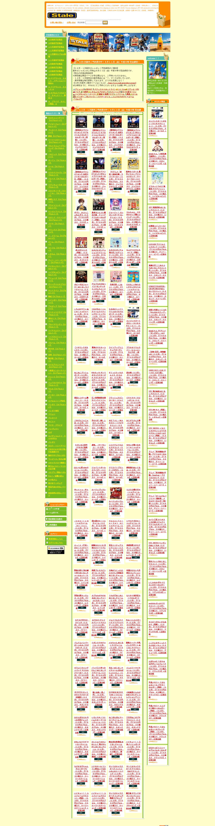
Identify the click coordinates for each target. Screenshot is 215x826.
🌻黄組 (99, 94)
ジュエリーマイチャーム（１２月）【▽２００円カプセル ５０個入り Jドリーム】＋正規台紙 (134, 781)
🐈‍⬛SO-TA (123, 92)
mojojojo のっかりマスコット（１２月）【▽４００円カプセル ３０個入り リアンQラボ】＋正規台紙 (158, 648)
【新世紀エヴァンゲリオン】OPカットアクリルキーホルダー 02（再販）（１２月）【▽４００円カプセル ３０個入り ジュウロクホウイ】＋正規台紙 (133, 140)
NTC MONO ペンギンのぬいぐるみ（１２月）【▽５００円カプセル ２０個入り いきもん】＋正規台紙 (157, 587)
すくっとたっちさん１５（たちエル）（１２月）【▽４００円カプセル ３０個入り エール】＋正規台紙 (117, 400)
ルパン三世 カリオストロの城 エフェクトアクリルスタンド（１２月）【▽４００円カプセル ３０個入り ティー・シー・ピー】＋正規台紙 (157, 566)
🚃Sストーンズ (114, 92)
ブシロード (52, 418)
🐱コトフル (120, 89)
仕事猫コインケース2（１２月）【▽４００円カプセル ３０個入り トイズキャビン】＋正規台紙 (157, 245)
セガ (50, 432)
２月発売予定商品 (55, 67)
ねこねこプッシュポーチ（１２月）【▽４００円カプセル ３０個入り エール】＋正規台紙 (82, 387)
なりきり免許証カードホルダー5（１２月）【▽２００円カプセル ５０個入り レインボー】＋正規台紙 (133, 688)
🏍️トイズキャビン (80, 94)
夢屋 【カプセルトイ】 (57, 136)
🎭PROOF (88, 89)
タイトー (51, 422)
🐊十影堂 (84, 92)
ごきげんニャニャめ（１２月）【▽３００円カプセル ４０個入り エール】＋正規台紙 (82, 445)
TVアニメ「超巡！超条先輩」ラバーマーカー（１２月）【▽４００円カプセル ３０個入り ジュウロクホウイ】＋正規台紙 (116, 180)
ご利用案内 (52, 525)
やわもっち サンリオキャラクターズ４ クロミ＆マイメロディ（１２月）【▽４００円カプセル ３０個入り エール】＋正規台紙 (99, 401)
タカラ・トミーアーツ (57, 446)
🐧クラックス (97, 89)
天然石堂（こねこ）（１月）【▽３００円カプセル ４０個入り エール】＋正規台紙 (117, 289)
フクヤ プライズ (55, 425)
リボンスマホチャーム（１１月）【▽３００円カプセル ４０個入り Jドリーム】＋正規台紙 (99, 744)
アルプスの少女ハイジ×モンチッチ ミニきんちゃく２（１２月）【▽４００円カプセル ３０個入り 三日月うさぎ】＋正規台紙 (99, 293)
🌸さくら (106, 97)
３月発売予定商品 (55, 71)
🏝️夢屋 (127, 94)
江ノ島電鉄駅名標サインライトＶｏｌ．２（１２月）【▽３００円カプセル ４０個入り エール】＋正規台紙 (100, 425)
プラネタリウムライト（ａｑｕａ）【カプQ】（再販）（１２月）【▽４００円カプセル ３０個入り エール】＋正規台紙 (134, 356)
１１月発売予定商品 (56, 51)
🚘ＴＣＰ (76, 92)
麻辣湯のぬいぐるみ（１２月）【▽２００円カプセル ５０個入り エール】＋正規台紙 (134, 499)
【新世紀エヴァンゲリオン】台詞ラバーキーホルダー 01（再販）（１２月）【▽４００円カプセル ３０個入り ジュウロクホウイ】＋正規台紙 (81, 182)
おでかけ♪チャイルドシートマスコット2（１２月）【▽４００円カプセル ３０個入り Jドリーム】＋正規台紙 (99, 722)
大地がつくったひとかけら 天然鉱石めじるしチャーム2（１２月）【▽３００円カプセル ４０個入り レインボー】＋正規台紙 (117, 643)
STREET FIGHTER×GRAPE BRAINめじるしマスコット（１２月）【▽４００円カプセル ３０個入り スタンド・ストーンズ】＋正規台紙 (157, 319)
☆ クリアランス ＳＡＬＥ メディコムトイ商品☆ (57, 80)
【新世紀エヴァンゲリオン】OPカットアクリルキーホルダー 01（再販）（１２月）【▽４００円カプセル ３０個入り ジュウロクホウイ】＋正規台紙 (99, 181)
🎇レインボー (78, 97)
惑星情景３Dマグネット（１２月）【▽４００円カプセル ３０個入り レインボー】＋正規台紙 (134, 602)
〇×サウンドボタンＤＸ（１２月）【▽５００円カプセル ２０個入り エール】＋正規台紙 (82, 353)
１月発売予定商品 (55, 64)
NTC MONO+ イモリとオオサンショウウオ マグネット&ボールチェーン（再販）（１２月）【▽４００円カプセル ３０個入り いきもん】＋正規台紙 (157, 475)
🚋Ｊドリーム (118, 94)
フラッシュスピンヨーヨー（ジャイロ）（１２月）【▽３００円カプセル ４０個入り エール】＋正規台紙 (117, 425)
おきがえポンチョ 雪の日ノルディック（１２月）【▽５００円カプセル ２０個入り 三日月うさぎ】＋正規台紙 (117, 257)
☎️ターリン (131, 92)
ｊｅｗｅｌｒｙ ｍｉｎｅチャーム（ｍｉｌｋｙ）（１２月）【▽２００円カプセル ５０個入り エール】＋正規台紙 (81, 579)
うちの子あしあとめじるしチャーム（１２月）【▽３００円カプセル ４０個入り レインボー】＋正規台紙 (116, 688)
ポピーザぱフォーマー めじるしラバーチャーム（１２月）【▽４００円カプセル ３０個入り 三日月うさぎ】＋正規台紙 (81, 292)
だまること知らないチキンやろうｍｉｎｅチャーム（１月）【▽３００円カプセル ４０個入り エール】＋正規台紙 (133, 292)
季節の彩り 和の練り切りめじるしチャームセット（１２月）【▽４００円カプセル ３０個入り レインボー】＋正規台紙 (81, 641)
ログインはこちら (56, 543)
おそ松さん (52, 480)
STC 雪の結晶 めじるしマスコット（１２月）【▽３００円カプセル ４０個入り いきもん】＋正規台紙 (157, 436)
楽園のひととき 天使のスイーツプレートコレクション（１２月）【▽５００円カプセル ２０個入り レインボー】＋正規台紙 (99, 618)
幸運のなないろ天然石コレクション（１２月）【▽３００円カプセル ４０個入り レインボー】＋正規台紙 (133, 642)
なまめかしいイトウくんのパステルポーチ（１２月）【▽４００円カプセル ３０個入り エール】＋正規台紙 (117, 316)
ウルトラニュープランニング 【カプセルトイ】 (57, 148)
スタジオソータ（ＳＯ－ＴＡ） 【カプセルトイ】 (57, 193)
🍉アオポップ (102, 92)
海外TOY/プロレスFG (56, 455)
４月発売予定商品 (55, 75)
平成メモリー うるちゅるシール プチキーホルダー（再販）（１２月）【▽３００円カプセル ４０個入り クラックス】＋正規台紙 (157, 741)
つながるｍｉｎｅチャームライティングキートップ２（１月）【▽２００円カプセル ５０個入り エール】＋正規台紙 (99, 316)
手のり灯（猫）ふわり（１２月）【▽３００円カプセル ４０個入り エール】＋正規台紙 (100, 447)
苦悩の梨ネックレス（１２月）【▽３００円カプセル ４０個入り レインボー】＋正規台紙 (82, 674)
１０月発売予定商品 (56, 47)
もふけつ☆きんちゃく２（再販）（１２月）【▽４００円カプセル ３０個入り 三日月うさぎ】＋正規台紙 (133, 257)
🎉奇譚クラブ (107, 94)
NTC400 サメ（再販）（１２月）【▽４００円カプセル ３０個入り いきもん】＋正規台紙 (157, 454)
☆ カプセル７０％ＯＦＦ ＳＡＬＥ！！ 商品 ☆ (57, 95)
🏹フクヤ (99, 97)
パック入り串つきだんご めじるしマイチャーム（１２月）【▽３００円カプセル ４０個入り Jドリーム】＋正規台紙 (98, 770)
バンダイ (51, 442)
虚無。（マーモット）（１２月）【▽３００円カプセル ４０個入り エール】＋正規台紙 (100, 478)
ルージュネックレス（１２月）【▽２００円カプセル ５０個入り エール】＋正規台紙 (117, 545)
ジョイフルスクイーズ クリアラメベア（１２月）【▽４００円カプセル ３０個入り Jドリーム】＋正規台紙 (117, 711)
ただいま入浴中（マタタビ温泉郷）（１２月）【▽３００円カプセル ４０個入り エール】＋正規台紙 (82, 479)
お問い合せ (71, 22)
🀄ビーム (130, 97)
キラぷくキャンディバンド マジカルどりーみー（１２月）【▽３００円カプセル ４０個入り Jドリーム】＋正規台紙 (81, 770)
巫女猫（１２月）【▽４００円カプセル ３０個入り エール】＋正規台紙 (134, 386)
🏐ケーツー (92, 94)
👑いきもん (92, 92)
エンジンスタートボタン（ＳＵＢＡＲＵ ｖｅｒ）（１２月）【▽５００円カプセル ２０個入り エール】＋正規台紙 (133, 328)
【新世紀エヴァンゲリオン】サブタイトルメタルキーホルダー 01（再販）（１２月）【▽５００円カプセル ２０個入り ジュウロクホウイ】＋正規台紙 (100, 140)
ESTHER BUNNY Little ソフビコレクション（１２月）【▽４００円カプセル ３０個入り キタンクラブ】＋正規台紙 (116, 802)
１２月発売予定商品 (56, 60)
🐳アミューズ (78, 89)
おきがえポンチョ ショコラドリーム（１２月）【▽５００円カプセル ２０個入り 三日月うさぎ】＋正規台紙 (99, 257)
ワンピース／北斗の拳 (57, 459)
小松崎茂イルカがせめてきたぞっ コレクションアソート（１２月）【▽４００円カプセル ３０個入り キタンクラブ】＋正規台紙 (134, 804)
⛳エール (133, 94)
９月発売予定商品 (55, 43)
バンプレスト (53, 429)
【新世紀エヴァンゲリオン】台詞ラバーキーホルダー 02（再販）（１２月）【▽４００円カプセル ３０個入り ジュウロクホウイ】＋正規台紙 (116, 140)
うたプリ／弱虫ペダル (57, 472)
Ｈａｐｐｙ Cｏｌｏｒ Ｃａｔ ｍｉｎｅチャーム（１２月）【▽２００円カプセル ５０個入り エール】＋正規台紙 (116, 579)
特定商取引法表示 (55, 519)
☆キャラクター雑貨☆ (57, 463)
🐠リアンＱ (129, 89)
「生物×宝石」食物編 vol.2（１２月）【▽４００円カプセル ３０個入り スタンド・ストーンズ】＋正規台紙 (157, 382)
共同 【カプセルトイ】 (57, 355)
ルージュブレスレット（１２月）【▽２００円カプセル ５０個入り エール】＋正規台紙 (100, 546)
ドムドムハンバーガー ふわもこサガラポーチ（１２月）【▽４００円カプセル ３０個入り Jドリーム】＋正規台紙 (81, 745)
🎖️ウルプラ (77, 99)
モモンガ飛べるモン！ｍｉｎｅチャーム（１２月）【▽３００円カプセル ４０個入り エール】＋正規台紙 (134, 479)
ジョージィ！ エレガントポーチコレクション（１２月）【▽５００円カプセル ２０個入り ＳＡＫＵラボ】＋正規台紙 (116, 220)
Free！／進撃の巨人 (56, 476)
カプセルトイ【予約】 (57, 401)
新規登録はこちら (56, 539)
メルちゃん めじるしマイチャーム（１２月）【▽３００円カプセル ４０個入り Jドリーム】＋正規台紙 (116, 745)
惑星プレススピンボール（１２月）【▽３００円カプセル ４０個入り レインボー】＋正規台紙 (99, 653)
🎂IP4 (136, 89)
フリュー (51, 414)
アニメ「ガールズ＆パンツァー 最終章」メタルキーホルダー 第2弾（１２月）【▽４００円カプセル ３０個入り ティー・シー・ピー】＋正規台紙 (157, 542)
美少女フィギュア (55, 483)
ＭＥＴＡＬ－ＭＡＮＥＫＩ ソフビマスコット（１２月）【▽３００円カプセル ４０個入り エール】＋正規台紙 (116, 448)
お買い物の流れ (56, 22)
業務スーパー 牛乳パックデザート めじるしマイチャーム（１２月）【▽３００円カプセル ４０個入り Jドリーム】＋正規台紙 (134, 746)
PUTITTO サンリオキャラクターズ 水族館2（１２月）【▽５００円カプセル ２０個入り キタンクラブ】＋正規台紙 (81, 802)
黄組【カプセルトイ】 (57, 296)
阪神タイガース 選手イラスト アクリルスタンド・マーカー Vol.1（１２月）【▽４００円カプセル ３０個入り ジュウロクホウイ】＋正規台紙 (133, 182)
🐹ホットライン (109, 89)
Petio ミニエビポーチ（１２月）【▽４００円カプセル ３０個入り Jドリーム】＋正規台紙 (134, 721)
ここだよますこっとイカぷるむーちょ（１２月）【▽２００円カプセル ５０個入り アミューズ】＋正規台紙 (157, 687)
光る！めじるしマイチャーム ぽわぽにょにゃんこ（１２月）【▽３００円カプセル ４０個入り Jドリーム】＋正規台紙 (116, 770)
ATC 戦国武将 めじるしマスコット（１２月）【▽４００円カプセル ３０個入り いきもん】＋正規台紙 (157, 226)
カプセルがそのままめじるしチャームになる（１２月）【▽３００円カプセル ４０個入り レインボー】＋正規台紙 (99, 675)
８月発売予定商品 (55, 40)
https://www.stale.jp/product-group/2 (122, 83)
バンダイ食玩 (53, 411)
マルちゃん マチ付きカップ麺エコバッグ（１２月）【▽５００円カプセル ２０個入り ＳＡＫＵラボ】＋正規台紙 (134, 219)
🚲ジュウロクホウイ (118, 97)
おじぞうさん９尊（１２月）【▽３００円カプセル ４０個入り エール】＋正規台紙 (133, 457)
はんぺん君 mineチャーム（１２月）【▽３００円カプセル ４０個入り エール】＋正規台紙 (82, 501)
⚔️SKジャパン (89, 97)
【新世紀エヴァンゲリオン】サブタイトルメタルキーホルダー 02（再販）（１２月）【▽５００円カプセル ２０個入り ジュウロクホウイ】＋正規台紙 (82, 140)
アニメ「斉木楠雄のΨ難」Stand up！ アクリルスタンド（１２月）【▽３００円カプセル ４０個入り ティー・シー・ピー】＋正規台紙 (157, 519)
